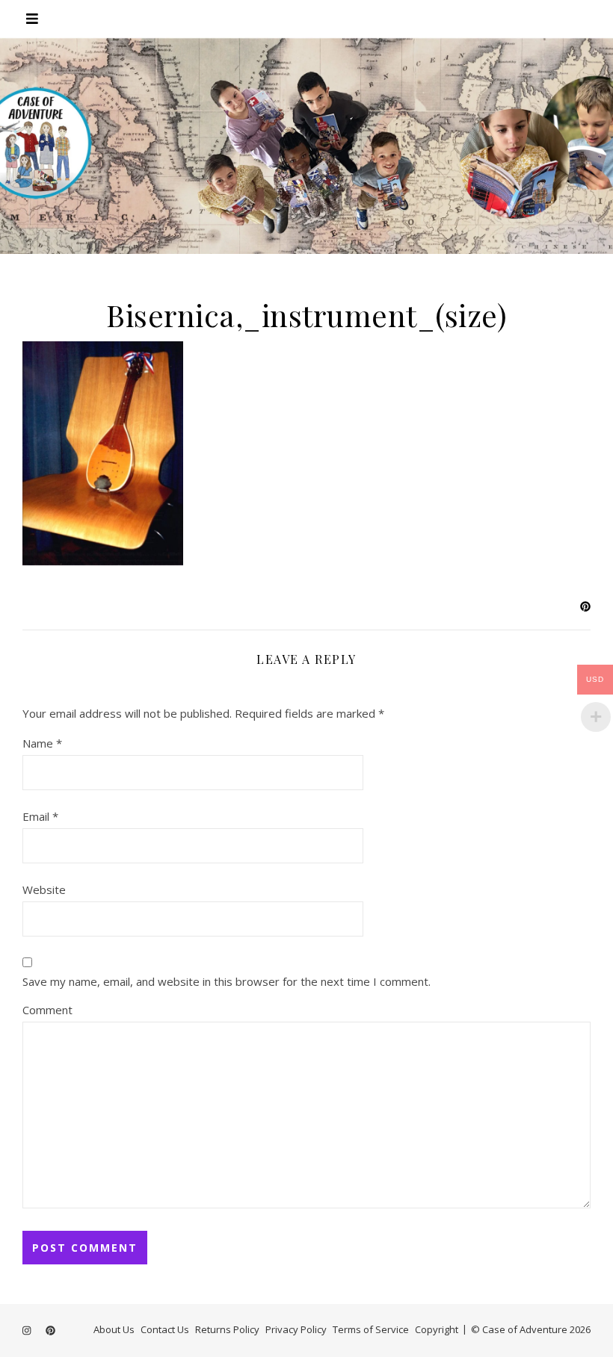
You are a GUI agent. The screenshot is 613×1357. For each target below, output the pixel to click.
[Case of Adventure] (306, 145)
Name (42, 743)
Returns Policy (227, 1329)
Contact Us (165, 1329)
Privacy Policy (296, 1329)
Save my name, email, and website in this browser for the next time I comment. (226, 981)
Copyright (436, 1329)
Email (40, 816)
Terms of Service (371, 1329)
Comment (47, 1009)
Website (44, 889)
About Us (114, 1329)
